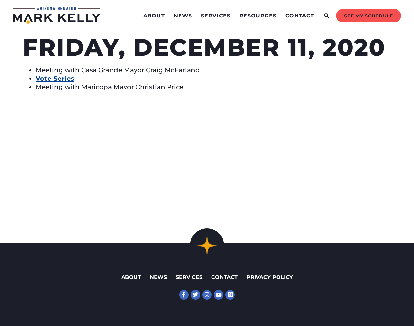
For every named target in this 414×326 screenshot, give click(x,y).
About (154, 16)
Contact (299, 16)
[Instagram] (207, 295)
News (183, 16)
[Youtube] (218, 295)
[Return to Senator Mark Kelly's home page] (56, 24)
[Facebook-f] (184, 295)
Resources (258, 16)
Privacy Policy (269, 277)
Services (216, 16)
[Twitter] (195, 295)
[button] (326, 15)
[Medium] (230, 295)
